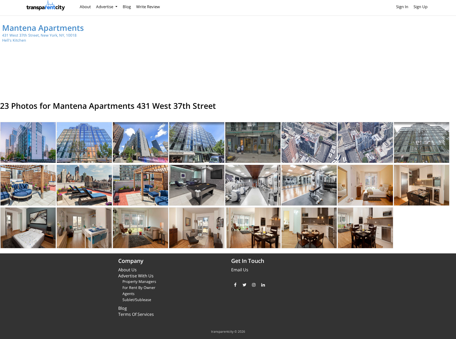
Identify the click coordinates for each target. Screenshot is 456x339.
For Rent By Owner (138, 287)
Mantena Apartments (43, 27)
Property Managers (139, 281)
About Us (127, 270)
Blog (127, 6)
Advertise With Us (136, 276)
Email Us (239, 270)
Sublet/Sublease (136, 299)
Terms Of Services (136, 314)
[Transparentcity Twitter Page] (244, 284)
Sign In (402, 6)
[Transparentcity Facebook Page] (235, 284)
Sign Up (421, 6)
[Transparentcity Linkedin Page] (263, 284)
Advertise (105, 6)
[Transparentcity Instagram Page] (254, 284)
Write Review (148, 6)
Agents (128, 293)
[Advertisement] (343, 58)
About (85, 6)
